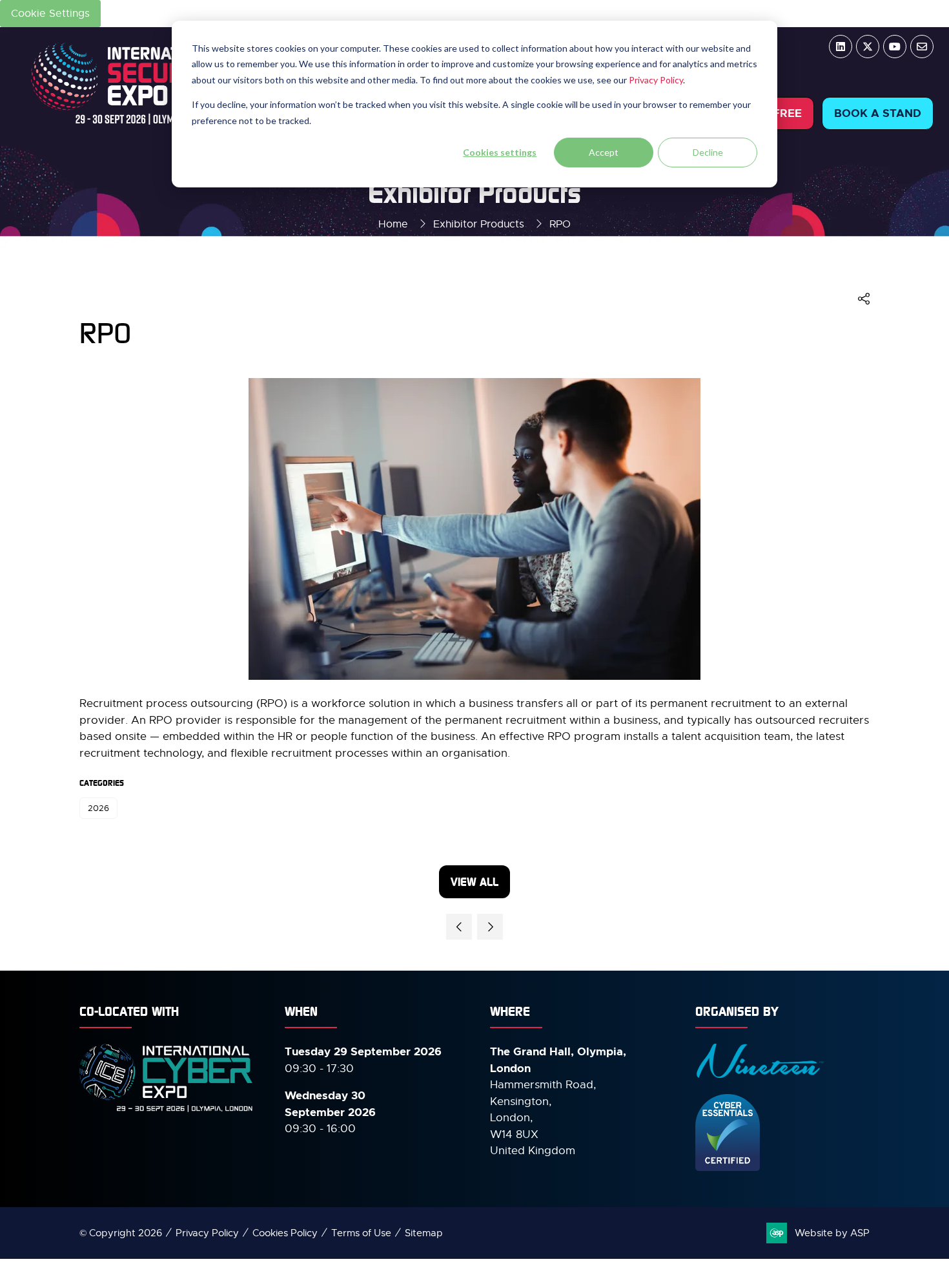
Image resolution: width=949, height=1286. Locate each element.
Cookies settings (499, 152)
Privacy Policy (656, 79)
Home (393, 224)
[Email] (922, 46)
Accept (603, 152)
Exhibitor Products (478, 224)
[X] (867, 46)
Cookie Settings (50, 13)
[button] (878, 114)
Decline (708, 152)
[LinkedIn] (840, 46)
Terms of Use (361, 1233)
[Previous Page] (459, 927)
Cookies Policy (285, 1233)
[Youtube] (894, 46)
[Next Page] (490, 927)
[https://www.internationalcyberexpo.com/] (166, 1110)
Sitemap (424, 1233)
